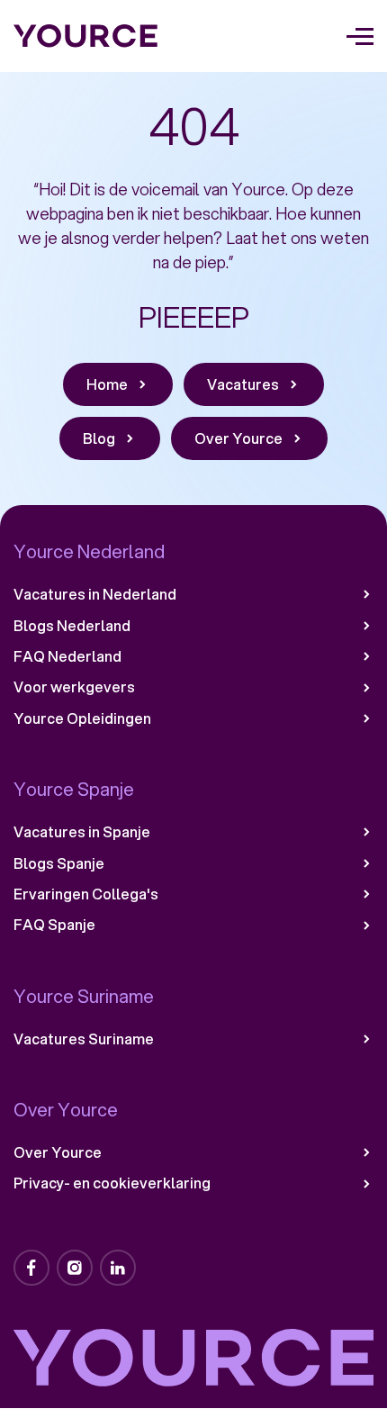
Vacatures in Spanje (82, 832)
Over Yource (58, 1152)
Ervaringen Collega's (86, 894)
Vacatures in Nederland (95, 594)
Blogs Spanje (59, 863)
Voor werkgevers (74, 687)
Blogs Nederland (72, 626)
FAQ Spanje (54, 925)
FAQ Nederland (68, 656)
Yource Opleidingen (82, 718)
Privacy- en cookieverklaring (112, 1183)
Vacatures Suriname (84, 1039)
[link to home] (86, 36)
